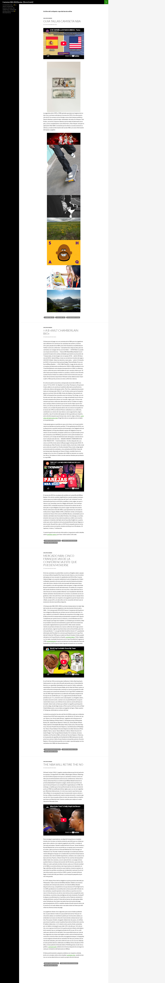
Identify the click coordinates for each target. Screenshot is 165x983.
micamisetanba (51, 641)
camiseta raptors (52, 534)
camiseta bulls (52, 947)
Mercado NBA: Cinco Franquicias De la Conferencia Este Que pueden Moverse (60, 560)
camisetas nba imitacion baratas (69, 963)
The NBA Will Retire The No (63, 764)
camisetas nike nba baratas (70, 540)
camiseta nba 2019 (49, 317)
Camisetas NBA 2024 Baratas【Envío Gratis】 (18, 2)
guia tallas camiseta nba (62, 21)
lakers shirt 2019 (60, 317)
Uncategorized (47, 18)
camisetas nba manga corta (69, 749)
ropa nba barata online (73, 317)
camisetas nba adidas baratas (52, 540)
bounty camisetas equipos (51, 963)
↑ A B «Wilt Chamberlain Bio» (60, 332)
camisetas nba (71, 955)
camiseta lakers (70, 637)
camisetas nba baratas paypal (52, 749)
